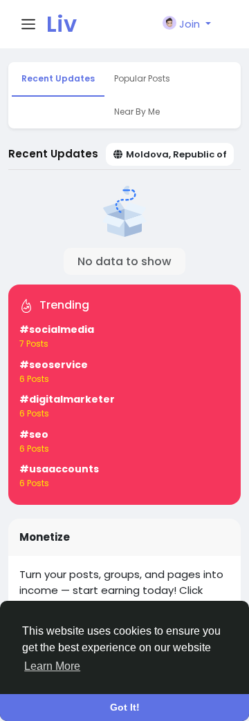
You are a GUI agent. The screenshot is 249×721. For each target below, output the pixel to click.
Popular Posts (142, 78)
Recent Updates (58, 78)
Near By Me (137, 111)
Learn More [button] (52, 666)
